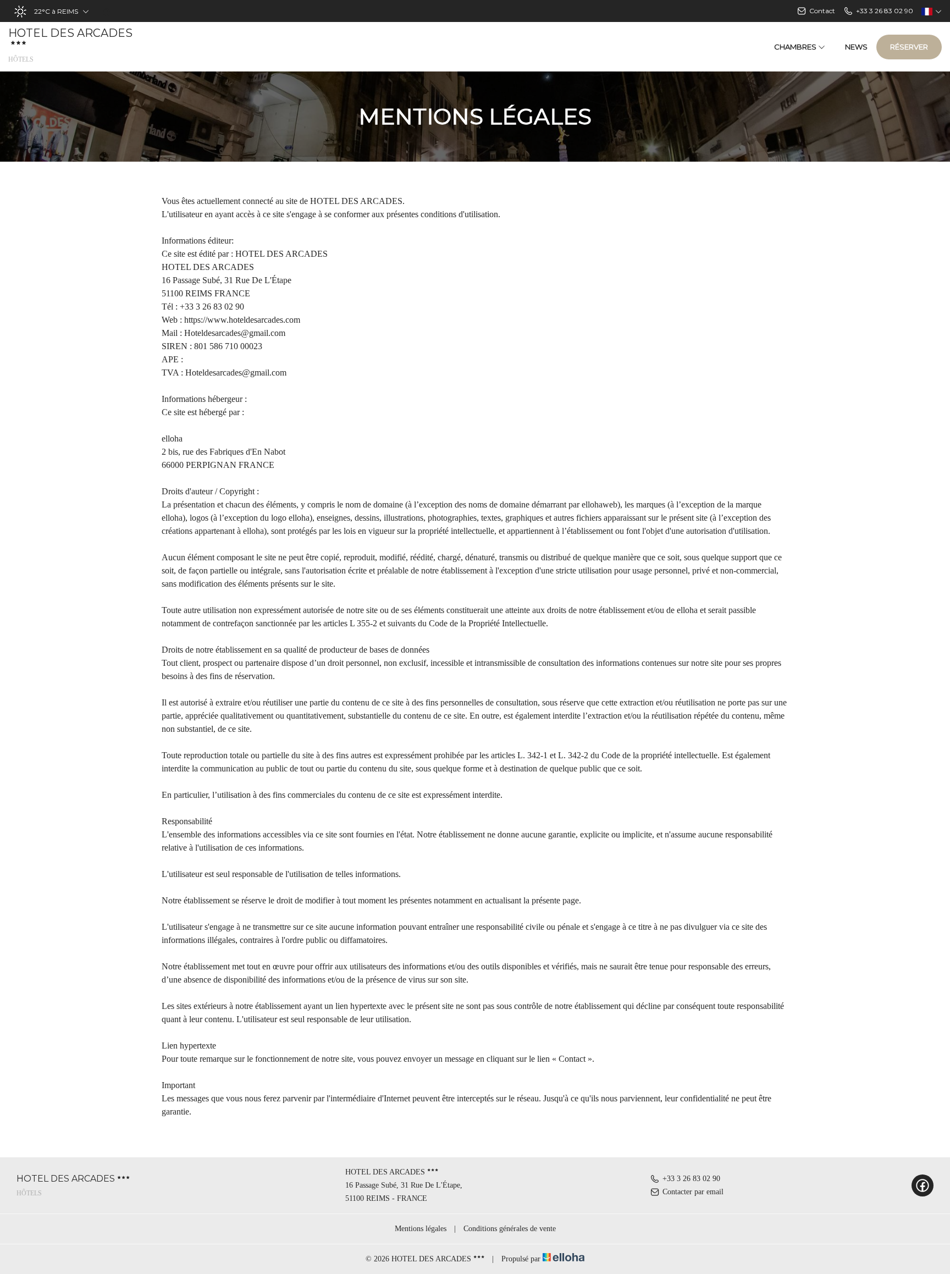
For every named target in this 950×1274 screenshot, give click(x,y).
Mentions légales (420, 1229)
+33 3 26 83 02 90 (691, 1178)
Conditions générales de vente (509, 1229)
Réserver (909, 46)
